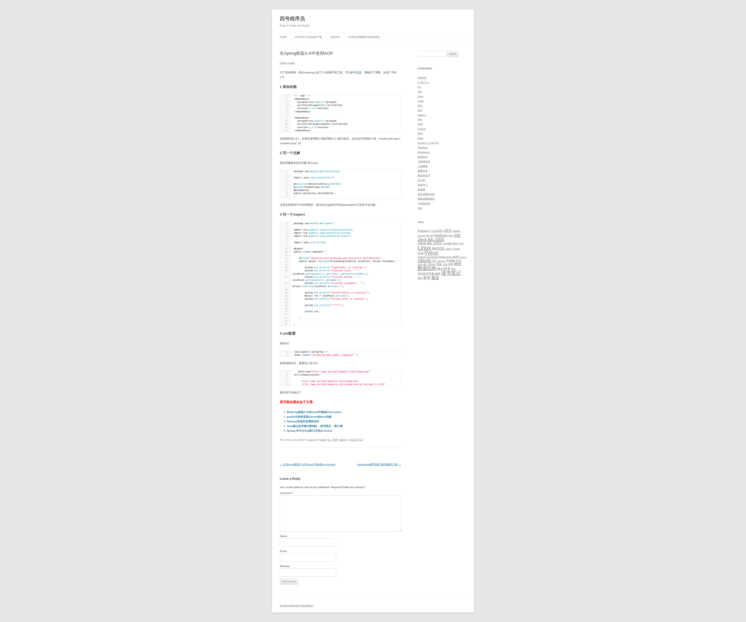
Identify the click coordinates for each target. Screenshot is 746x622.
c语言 (447, 231)
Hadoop (441, 235)
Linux (421, 101)
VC (434, 260)
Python (422, 129)
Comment (287, 492)
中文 (459, 260)
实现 (445, 264)
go (427, 235)
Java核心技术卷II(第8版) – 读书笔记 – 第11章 (315, 426)
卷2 (425, 264)
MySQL (438, 248)
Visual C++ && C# (428, 142)
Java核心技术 (450, 243)
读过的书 (335, 37)
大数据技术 (424, 161)
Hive (451, 235)
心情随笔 (423, 166)
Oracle (456, 248)
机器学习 (423, 184)
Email (283, 551)
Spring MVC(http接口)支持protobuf (309, 430)
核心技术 (443, 269)
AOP (334, 439)
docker (421, 235)
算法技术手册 (426, 273)
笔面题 (421, 189)
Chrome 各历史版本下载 (308, 37)
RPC (420, 133)
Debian (456, 231)
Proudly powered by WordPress (296, 605)
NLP (420, 110)
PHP (420, 124)
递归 (420, 278)
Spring (342, 439)
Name (283, 536)
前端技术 (423, 156)
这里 (359, 72)
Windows (423, 147)
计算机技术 (424, 203)
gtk (431, 235)
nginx (449, 248)
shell (455, 257)
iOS (420, 91)
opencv (422, 115)
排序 (451, 264)
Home (283, 37)
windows (441, 261)
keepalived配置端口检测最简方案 (379, 464)
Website (285, 566)
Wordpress (424, 152)
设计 (420, 208)
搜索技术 (423, 170)
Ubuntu (424, 260)
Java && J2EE (431, 239)
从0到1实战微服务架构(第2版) (364, 37)
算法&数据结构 (426, 194)
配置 (427, 278)
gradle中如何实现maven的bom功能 (309, 416)
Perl (420, 119)
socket (463, 257)
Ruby (421, 138)
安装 (439, 264)
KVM (461, 243)
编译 (437, 273)
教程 (457, 264)
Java (311, 439)
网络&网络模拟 (426, 198)
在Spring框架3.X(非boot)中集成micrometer (314, 412)
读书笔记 (451, 273)
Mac (420, 105)
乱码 (420, 264)
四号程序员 (292, 19)
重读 (435, 277)
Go (419, 87)
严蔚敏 (450, 260)
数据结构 (427, 268)
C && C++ (423, 82)
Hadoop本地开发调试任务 (303, 421)
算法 (453, 269)
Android (422, 77)
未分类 (421, 180)
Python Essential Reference (435, 257)
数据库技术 (424, 175)
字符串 (431, 264)
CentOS (436, 230)
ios (457, 235)
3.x (329, 439)
